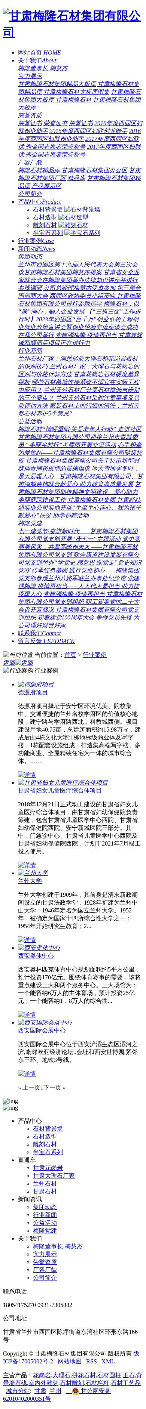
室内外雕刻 (43, 1383)
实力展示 (30, 76)
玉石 (129, 1375)
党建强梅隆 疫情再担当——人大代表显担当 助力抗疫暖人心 (78, 586)
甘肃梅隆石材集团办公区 (94, 170)
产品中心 (39, 201)
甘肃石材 (45, 1191)
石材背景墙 (48, 209)
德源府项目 (33, 692)
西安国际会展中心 (42, 1030)
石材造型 (45, 217)
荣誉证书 (30, 123)
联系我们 (39, 633)
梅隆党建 (30, 523)
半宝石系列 (48, 233)
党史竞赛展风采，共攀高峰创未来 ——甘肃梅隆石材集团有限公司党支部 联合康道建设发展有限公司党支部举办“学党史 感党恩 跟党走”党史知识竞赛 (80, 555)
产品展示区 (46, 186)
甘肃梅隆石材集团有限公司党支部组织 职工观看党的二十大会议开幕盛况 (80, 602)
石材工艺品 (126, 1383)
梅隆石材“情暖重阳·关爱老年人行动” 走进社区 (80, 429)
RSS (91, 1361)
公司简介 (30, 194)
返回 (9, 662)
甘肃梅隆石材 (73, 99)
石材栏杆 (97, 1383)
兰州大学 (30, 881)
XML (108, 1361)
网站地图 (70, 1361)
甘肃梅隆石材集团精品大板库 (57, 84)
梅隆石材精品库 (39, 170)
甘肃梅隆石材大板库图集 (76, 92)
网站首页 (39, 52)
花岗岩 (42, 1375)
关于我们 (37, 60)
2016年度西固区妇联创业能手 (88, 131)
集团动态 (30, 256)
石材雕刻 (72, 1383)
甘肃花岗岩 (48, 1168)
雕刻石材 (45, 225)
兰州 (55, 1391)
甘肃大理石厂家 (54, 1175)
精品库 (76, 178)
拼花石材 (84, 1375)
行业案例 (36, 241)
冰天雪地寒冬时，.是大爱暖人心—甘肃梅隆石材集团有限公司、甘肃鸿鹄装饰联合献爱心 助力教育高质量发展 (80, 476)
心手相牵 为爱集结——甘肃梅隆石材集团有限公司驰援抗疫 (80, 453)
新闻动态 (36, 248)
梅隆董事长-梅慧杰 (43, 68)
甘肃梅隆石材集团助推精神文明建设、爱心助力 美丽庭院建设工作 (79, 492)
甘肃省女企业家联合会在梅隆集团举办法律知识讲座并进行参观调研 (78, 280)
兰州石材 (45, 1183)
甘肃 (40, 1391)
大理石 (61, 1375)
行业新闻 (30, 350)
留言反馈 (46, 641)
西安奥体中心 (36, 955)
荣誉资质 (30, 115)
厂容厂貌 (30, 162)
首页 (70, 655)
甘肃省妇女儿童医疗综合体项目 (60, 790)
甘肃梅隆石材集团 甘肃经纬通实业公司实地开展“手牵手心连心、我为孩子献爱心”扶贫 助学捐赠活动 (79, 508)
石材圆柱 (109, 1375)
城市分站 (18, 1391)
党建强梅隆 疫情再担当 (86, 335)
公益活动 (30, 421)
